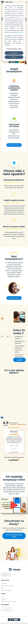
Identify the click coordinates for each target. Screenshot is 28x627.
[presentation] (1, 434)
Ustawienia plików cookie (14, 48)
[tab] (11, 344)
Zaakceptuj (14, 53)
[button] (26, 2)
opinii (18, 441)
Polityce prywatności (18, 32)
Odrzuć (14, 57)
